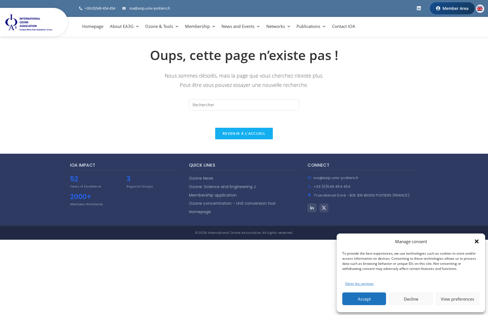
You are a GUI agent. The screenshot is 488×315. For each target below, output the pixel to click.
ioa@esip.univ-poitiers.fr (149, 8)
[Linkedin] (312, 207)
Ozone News (201, 178)
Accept (364, 299)
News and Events (237, 26)
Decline (411, 299)
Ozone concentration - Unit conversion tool (232, 203)
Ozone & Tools (159, 26)
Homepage (92, 26)
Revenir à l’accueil (244, 133)
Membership (197, 26)
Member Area (456, 8)
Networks (275, 26)
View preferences (457, 299)
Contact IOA (343, 26)
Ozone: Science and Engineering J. (222, 187)
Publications (308, 26)
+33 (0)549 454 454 (331, 186)
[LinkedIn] (419, 8)
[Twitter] (323, 207)
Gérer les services (359, 283)
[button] (477, 241)
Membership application (213, 195)
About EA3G (122, 26)
